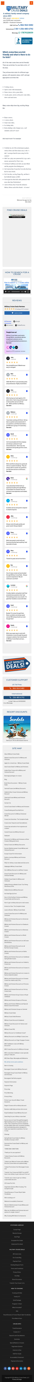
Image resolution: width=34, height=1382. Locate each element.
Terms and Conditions (17, 1268)
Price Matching (8, 1093)
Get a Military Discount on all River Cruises (16, 870)
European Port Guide (17, 1240)
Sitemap (6, 1134)
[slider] (16, 291)
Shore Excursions (17, 1279)
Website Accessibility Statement (13, 1201)
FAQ (17, 1311)
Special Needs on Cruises (17, 1343)
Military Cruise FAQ (9, 1029)
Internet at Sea (17, 1350)
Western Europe (17, 1233)
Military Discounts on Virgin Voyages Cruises (16, 1040)
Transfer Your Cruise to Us (17, 1283)
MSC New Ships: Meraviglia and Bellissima (16, 1058)
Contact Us (7, 803)
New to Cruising (8, 1065)
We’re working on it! (9, 1197)
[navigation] (2, 3)
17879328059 (26, 33)
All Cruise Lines (17, 1254)
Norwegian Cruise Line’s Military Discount (15, 1069)
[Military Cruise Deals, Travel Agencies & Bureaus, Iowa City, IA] (24, 41)
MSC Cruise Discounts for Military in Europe (16, 1049)
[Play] (6, 292)
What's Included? (17, 1307)
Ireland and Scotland (17, 1244)
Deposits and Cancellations (17, 1335)
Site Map (17, 1276)
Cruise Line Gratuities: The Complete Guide (16, 819)
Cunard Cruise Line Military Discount (14, 832)
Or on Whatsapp (8, 703)
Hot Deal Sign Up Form (10, 893)
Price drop (7, 1089)
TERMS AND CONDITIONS (11, 1149)
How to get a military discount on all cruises (16, 902)
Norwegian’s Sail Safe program (12, 1078)
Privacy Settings (17, 1379)
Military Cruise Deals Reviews (12, 1016)
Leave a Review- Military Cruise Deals (14, 910)
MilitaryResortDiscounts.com (17, 738)
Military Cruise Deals (10, 1013)
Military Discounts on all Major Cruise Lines (16, 1036)
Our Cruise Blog (17, 1257)
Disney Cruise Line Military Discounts (14, 844)
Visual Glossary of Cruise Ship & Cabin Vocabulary (17, 1315)
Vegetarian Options (17, 1346)
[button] (17, 285)
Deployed (7, 835)
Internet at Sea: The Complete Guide (14, 906)
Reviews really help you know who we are (15, 1109)
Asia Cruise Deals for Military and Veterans (16, 766)
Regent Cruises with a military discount (15, 1105)
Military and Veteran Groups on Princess (15, 1000)
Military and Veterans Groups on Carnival (15, 1009)
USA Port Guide (17, 1353)
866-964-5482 (26, 25)
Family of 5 (17, 1296)
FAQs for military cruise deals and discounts (16, 863)
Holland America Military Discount (13, 890)
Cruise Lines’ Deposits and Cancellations (15, 823)
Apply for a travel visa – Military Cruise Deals (16, 763)
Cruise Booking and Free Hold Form (14, 810)
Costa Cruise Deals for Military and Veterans (16, 806)
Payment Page (8, 1085)
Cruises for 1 (17, 1332)
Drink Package (17, 1300)
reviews (21, 18)
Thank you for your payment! (12, 1152)
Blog (5, 779)
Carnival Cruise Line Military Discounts (15, 788)
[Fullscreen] (28, 292)
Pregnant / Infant (17, 1304)
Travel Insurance (17, 1328)
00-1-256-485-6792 (24, 29)
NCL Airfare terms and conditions (13, 1062)
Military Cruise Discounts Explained (14, 1020)
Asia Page (17, 1237)
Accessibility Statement (17, 1357)
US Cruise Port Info (9, 1183)
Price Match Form (17, 1318)
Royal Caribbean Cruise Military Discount (15, 1113)
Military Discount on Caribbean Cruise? (15, 1033)
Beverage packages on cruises (13, 775)
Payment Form (17, 1261)
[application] (17, 285)
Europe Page (17, 1229)
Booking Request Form (17, 1265)
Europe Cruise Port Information (13, 853)
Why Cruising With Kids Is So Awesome (15, 1216)
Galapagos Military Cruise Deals (13, 866)
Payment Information (10, 1082)
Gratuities (17, 1339)
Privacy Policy (8, 1096)
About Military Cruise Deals (11, 754)
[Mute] (25, 292)
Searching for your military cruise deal (15, 1116)
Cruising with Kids (17, 1293)
